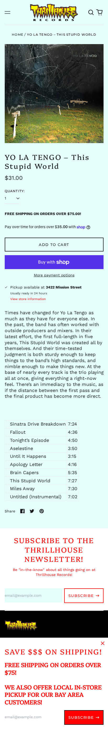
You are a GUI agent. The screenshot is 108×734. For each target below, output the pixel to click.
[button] (91, 12)
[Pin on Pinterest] (41, 511)
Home (17, 34)
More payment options (54, 275)
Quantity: (15, 191)
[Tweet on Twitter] (32, 511)
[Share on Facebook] (22, 511)
